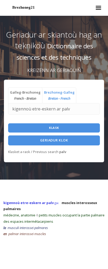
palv (62, 151)
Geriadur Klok (54, 140)
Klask (54, 128)
